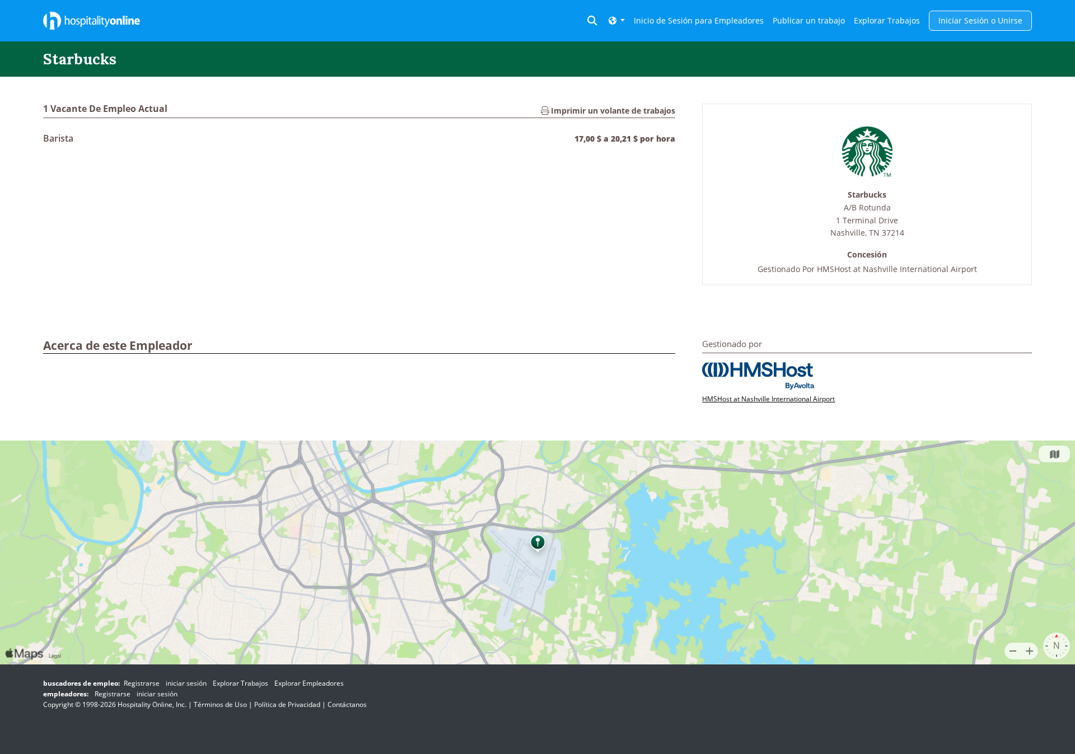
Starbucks (867, 195)
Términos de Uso (220, 704)
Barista (58, 138)
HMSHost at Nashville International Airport (897, 269)
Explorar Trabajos (887, 20)
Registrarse (142, 683)
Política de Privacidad (287, 704)
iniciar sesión (186, 683)
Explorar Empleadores (309, 683)
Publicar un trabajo (809, 20)
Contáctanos (347, 704)
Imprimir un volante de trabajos (612, 110)
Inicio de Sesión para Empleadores (699, 20)
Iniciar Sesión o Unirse (980, 20)
